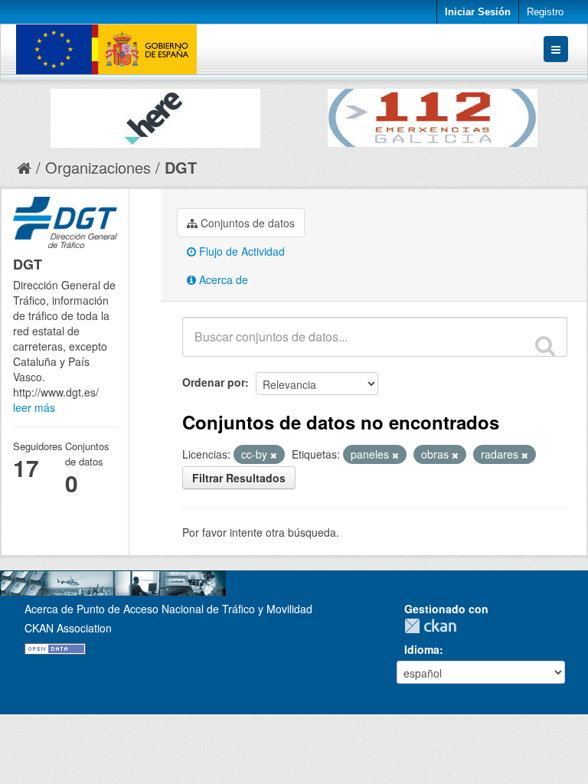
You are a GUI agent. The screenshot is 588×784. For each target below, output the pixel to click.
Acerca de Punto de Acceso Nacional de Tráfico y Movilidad (168, 608)
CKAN (434, 626)
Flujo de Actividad (240, 251)
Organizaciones (98, 167)
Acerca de (222, 279)
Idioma (421, 649)
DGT (181, 167)
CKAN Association (68, 627)
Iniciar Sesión (478, 12)
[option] (155, 114)
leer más (34, 407)
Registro (545, 12)
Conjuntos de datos (246, 222)
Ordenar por (213, 382)
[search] (545, 345)
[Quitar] (273, 455)
